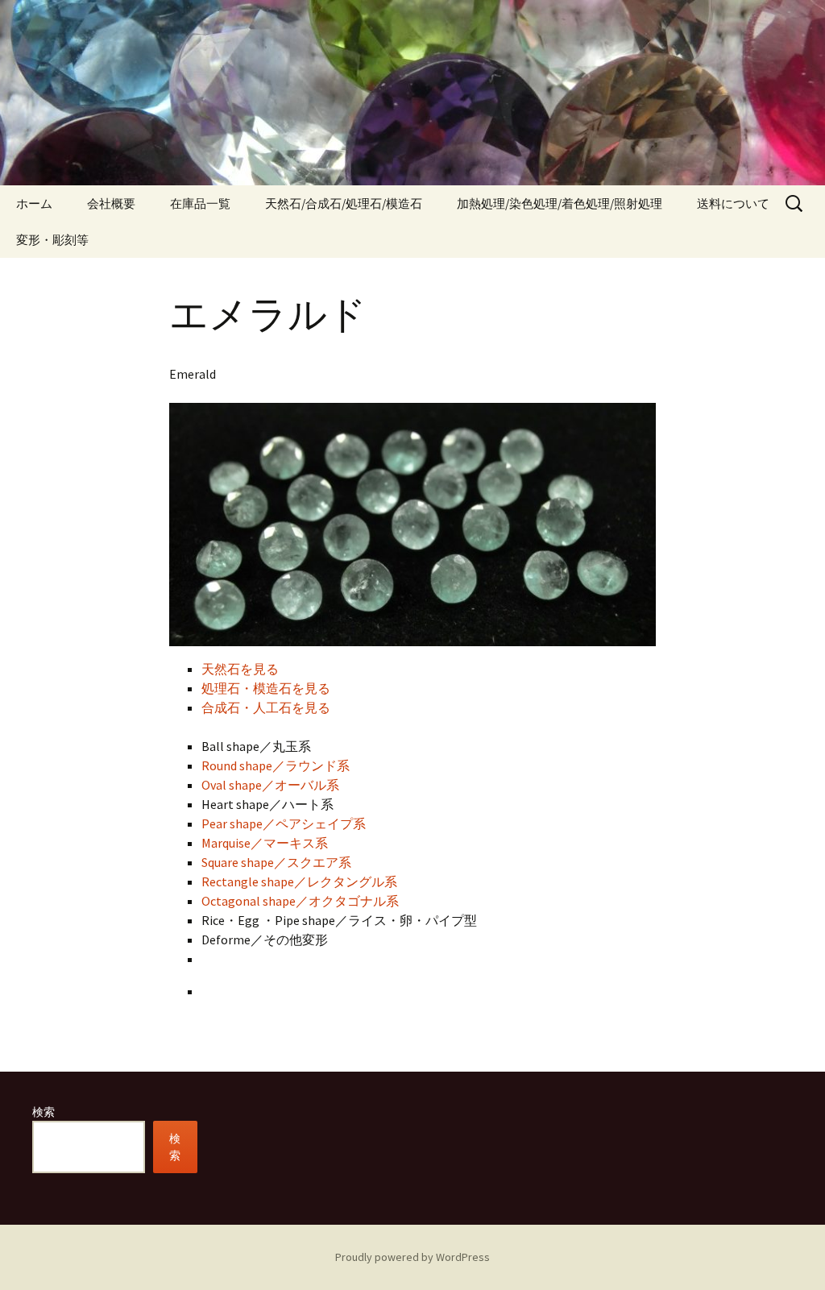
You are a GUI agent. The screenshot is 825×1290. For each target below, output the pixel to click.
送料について (733, 203)
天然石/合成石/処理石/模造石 (343, 203)
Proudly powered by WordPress (412, 1257)
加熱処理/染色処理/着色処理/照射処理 (559, 203)
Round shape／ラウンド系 (275, 765)
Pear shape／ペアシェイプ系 (283, 823)
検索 (43, 1112)
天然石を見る (240, 669)
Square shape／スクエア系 (276, 862)
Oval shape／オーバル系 (270, 785)
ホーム (34, 203)
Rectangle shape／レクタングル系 (299, 881)
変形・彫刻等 (52, 239)
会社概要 (111, 203)
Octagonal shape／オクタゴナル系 (300, 901)
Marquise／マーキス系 (264, 843)
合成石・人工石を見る (265, 707)
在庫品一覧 (200, 203)
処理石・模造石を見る (265, 688)
